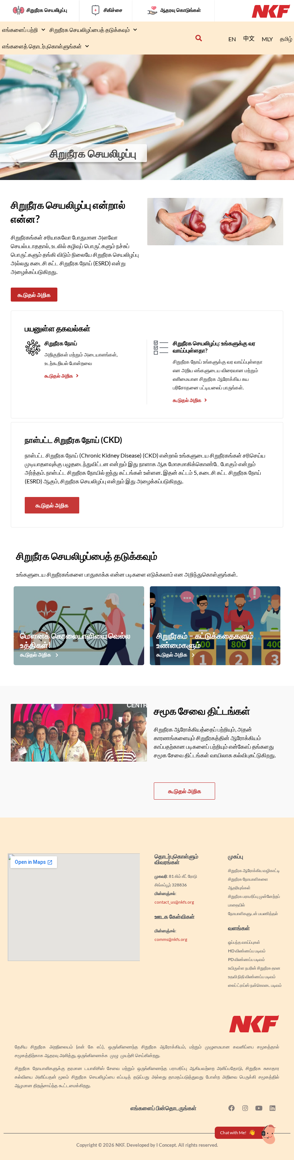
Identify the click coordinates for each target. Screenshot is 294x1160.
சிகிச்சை (113, 10)
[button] (198, 38)
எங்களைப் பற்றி (20, 29)
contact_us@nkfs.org (174, 902)
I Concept (166, 1145)
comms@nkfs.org (171, 939)
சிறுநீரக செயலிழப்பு (47, 10)
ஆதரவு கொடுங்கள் (180, 10)
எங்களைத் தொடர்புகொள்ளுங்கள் (42, 46)
